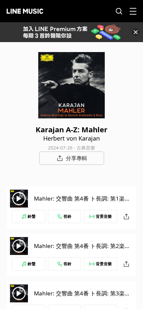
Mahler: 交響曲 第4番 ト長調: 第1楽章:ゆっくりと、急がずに (83, 202)
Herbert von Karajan (71, 138)
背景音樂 (104, 216)
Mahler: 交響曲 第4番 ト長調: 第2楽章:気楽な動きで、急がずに (83, 250)
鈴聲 (32, 216)
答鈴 (68, 216)
